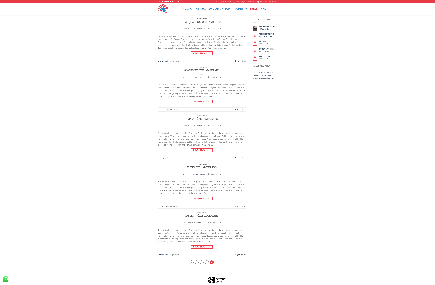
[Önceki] (192, 262)
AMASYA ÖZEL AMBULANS (202, 119)
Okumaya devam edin (202, 53)
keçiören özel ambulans (259, 72)
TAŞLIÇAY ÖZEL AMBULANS (201, 216)
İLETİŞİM (262, 9)
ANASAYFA (187, 9)
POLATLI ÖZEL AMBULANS (265, 58)
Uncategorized (202, 19)
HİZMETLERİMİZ (240, 9)
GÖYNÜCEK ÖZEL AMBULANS (202, 70)
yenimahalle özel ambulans (267, 81)
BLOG (253, 9)
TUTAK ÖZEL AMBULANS (202, 167)
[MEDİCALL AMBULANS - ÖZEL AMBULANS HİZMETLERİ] (168, 9)
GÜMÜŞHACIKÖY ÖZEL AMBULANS (202, 22)
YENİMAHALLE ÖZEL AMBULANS (267, 28)
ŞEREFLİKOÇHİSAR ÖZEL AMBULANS (266, 35)
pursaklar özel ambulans (260, 78)
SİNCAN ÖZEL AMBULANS (264, 43)
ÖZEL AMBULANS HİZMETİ (219, 9)
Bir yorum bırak (240, 61)
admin (185, 29)
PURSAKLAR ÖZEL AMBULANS (266, 50)
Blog (217, 275)
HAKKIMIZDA (200, 9)
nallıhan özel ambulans (265, 75)
